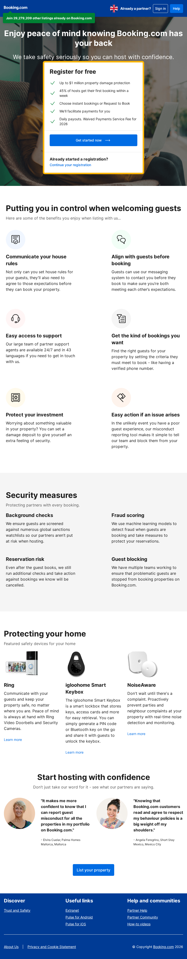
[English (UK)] (114, 8)
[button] (49, 18)
